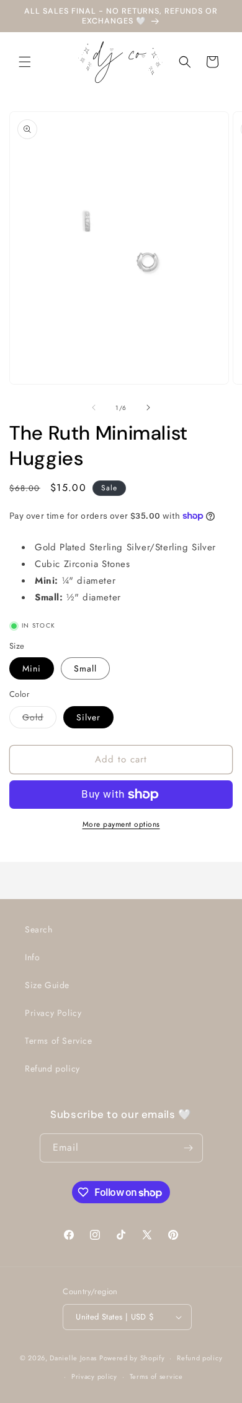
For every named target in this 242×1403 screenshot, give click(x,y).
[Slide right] (148, 407)
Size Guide (47, 985)
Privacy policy (94, 1376)
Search (39, 929)
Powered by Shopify (132, 1358)
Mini (31, 668)
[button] (24, 61)
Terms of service (156, 1376)
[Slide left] (93, 407)
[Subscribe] (188, 1147)
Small (85, 668)
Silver (88, 717)
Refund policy (52, 1068)
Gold (39, 719)
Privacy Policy (53, 1013)
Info (32, 957)
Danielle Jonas (73, 1358)
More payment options (121, 824)
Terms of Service (58, 1040)
